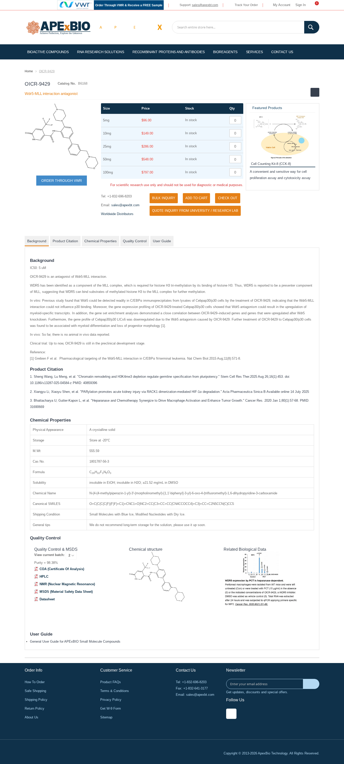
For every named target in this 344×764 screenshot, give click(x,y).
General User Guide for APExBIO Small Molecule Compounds (75, 641)
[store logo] (58, 27)
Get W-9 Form (110, 708)
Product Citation (65, 241)
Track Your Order (246, 5)
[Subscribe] (311, 684)
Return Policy (34, 708)
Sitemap (106, 717)
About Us (31, 717)
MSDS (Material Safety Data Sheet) (66, 592)
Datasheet (47, 599)
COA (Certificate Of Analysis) (62, 569)
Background (36, 241)
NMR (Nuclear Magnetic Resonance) (67, 584)
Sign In (300, 5)
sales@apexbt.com (205, 5)
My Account (281, 5)
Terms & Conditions (114, 691)
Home (29, 71)
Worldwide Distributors (117, 214)
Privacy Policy (110, 700)
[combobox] (245, 27)
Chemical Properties (100, 241)
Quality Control (135, 241)
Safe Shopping (35, 691)
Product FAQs (110, 682)
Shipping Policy (36, 700)
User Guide (162, 241)
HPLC (44, 576)
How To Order (35, 682)
